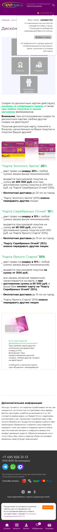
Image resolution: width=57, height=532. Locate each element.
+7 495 (15, 457)
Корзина (49, 528)
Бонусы (20, 70)
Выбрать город (43, 37)
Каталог (17, 528)
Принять (48, 507)
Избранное (37, 527)
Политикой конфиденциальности (20, 515)
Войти (26, 528)
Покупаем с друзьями (29, 90)
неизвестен (47, 13)
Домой (7, 528)
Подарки (39, 70)
